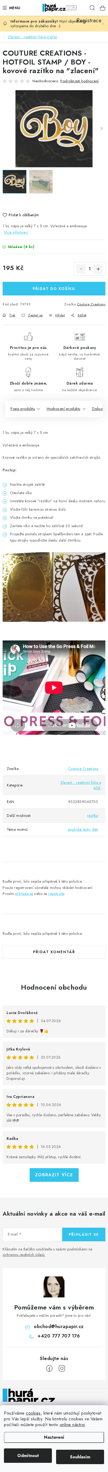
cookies (33, 1413)
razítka (92, 815)
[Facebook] (49, 1368)
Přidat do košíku (54, 288)
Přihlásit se (84, 1234)
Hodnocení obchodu (54, 987)
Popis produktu (22, 408)
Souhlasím (80, 1457)
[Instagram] (62, 1368)
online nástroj (72, 1425)
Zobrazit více (54, 1175)
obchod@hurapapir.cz (59, 1326)
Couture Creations (91, 304)
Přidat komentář (54, 952)
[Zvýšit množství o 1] (98, 269)
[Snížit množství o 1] (81, 269)
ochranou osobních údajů (24, 1254)
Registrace (82, 8)
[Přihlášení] (71, 8)
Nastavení (54, 1437)
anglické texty (79, 829)
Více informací (16, 232)
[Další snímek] (101, 128)
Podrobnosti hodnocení (79, 81)
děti (95, 829)
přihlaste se (24, 893)
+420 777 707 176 (58, 1336)
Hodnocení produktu (63, 408)
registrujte (56, 893)
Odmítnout (28, 1456)
